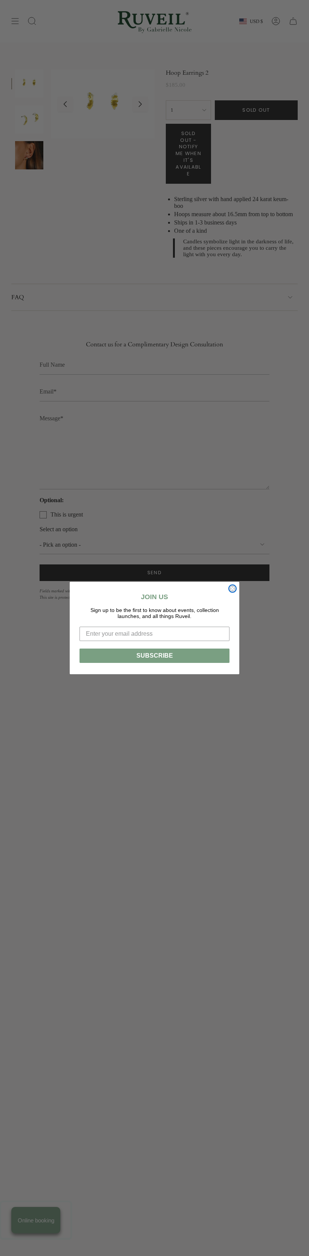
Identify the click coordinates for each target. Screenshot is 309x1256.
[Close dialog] (232, 588)
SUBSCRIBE (154, 655)
